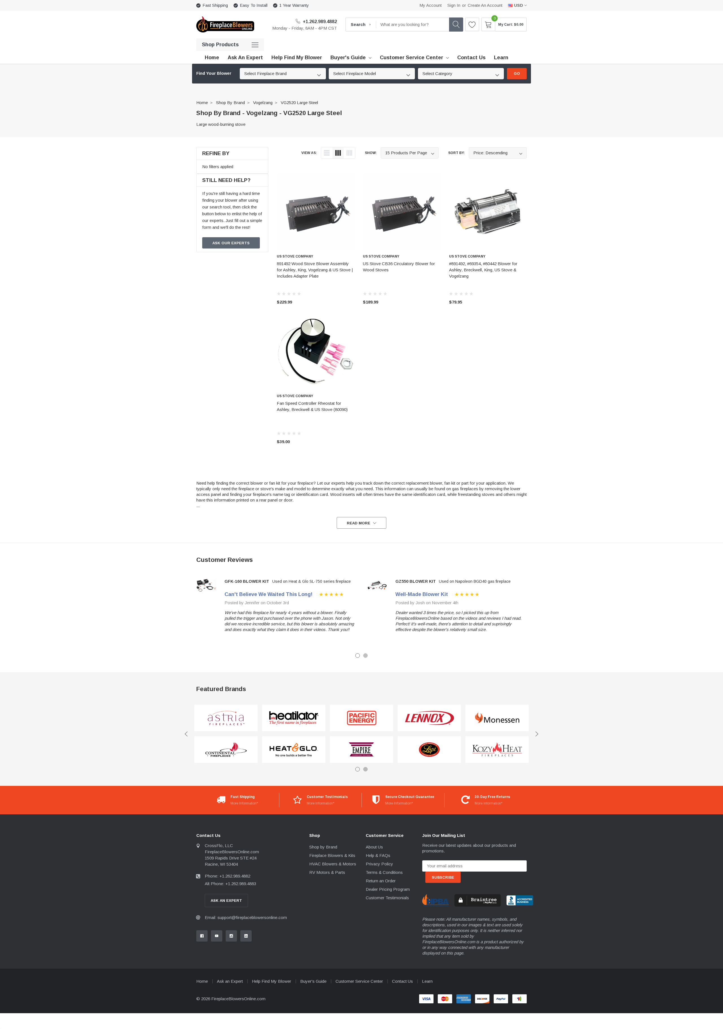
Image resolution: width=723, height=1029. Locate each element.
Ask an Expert (230, 981)
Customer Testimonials (387, 897)
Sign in (453, 5)
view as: (309, 153)
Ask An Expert (226, 900)
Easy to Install (253, 5)
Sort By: (456, 153)
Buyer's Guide (348, 57)
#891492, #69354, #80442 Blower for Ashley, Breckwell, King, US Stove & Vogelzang (483, 269)
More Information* (244, 803)
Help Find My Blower (271, 981)
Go (517, 73)
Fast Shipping (215, 5)
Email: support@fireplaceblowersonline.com (246, 917)
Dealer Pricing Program (388, 889)
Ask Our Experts (231, 243)
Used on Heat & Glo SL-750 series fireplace (311, 581)
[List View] (326, 153)
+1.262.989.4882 (319, 21)
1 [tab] (357, 655)
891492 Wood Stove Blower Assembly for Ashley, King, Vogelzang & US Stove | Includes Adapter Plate (315, 269)
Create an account (485, 5)
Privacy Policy (379, 863)
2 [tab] (365, 655)
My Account (430, 5)
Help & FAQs (378, 855)
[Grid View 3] (338, 153)
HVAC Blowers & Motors (332, 863)
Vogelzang (263, 102)
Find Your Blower (213, 73)
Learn (427, 981)
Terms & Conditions (384, 872)
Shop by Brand (230, 102)
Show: (371, 153)
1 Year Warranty (294, 5)
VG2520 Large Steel (299, 102)
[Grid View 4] (349, 153)
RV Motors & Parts (327, 872)
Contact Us (402, 981)
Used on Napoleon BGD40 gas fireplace (475, 581)
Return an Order (381, 880)
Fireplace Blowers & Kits (332, 855)
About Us (374, 847)
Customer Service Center (411, 57)
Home (202, 102)
